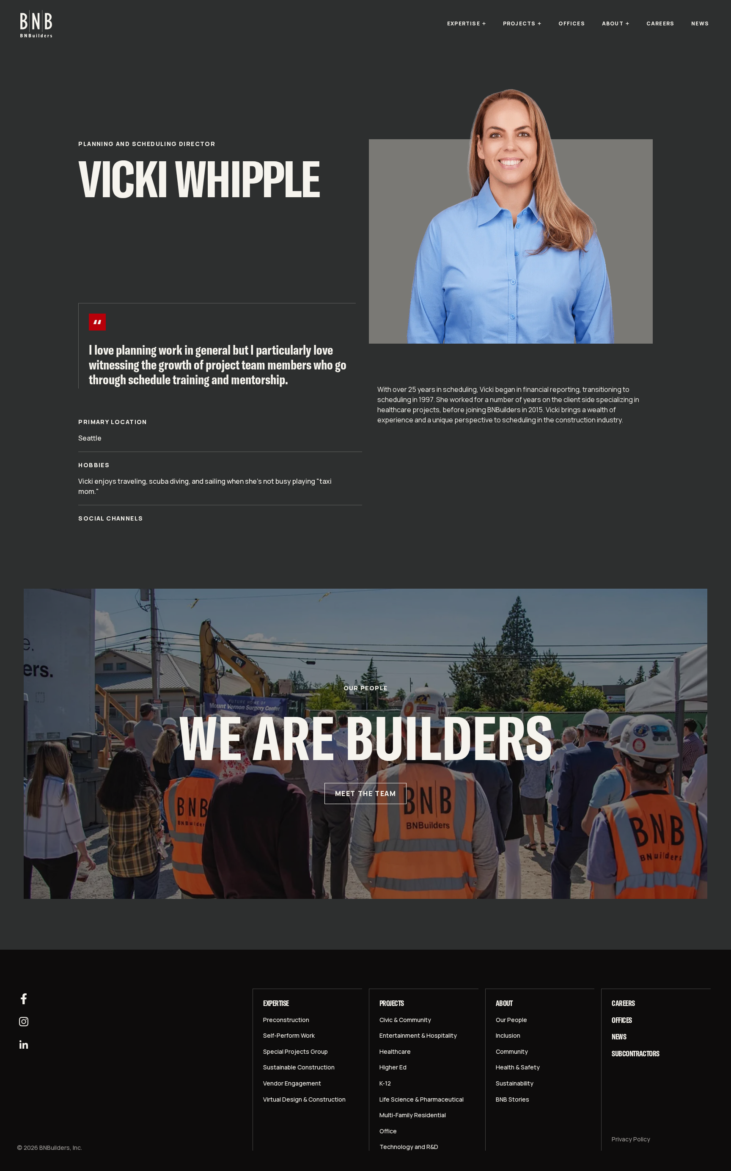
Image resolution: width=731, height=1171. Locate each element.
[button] (466, 23)
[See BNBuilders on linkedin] (23, 1044)
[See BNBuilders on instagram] (23, 1021)
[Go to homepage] (36, 24)
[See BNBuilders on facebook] (23, 999)
